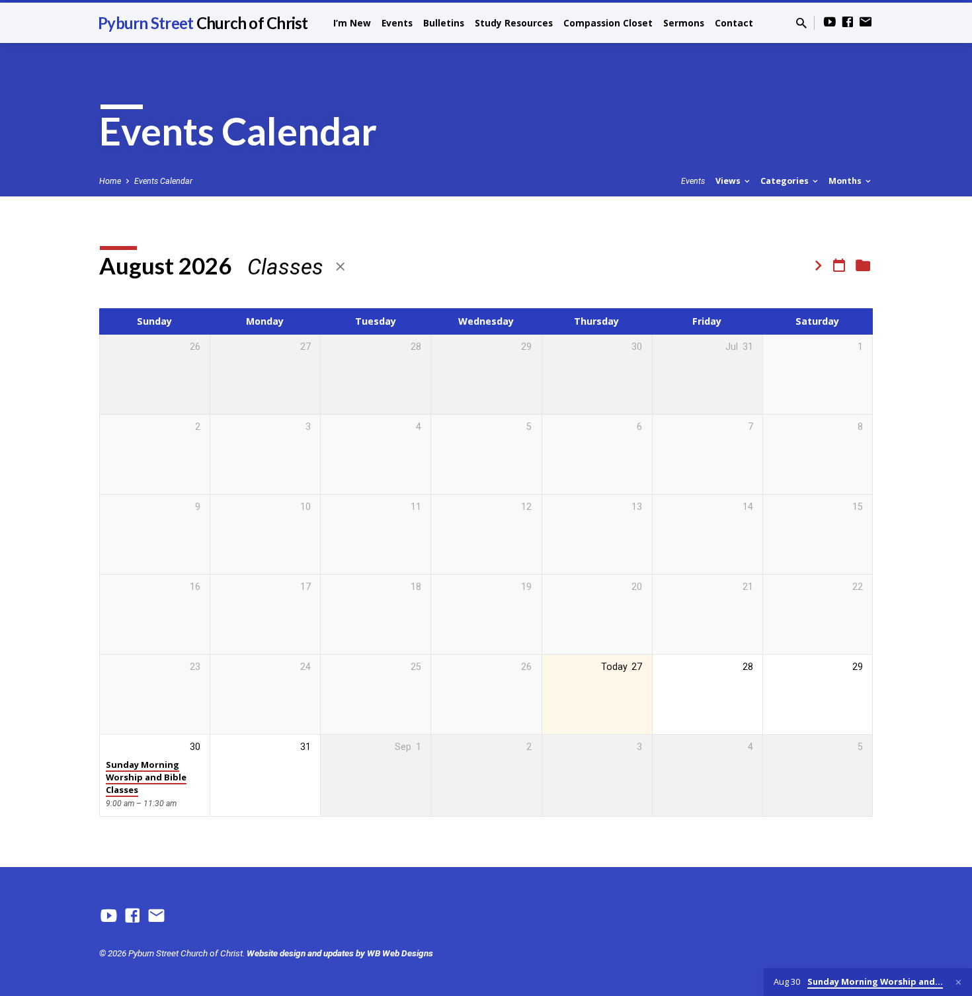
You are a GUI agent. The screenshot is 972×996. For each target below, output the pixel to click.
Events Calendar (163, 181)
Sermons (683, 23)
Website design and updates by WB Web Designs (340, 953)
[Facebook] (847, 22)
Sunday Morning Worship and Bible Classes (146, 777)
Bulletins (443, 23)
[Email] (865, 22)
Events (397, 23)
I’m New (352, 23)
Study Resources (514, 23)
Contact (734, 23)
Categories (785, 181)
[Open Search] (801, 23)
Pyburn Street (203, 22)
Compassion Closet (608, 23)
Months (846, 181)
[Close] (958, 982)
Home (110, 181)
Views (729, 181)
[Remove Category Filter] (340, 267)
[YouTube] (830, 22)
